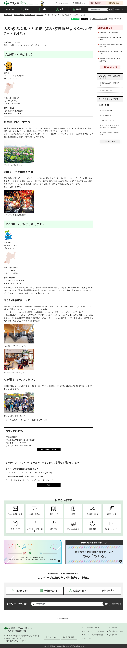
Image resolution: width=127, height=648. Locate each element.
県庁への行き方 (51, 637)
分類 (44, 9)
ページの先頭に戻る (63, 618)
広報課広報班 (11, 437)
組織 (61, 9)
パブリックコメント (107, 120)
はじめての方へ (114, 635)
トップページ (8, 15)
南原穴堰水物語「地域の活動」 (109, 84)
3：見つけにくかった (48, 480)
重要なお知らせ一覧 (110, 67)
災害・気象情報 (96, 3)
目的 (27, 9)
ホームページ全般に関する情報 (93, 635)
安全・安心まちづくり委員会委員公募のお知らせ (109, 126)
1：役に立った (13, 473)
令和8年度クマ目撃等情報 (109, 32)
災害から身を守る (106, 90)
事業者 (79, 9)
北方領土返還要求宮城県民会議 (109, 133)
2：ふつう (27, 473)
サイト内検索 (89, 9)
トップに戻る (10, 9)
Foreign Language (63, 3)
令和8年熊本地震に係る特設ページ (110, 38)
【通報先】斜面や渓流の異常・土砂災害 (111, 60)
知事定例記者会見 (106, 110)
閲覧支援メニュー (80, 3)
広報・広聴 (40, 15)
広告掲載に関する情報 (116, 631)
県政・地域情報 (19, 15)
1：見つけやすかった (16, 480)
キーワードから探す (17, 603)
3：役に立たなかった (43, 473)
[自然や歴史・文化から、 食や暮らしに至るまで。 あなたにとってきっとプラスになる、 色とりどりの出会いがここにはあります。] (33, 558)
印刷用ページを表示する (99, 19)
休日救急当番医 (113, 3)
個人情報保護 (113, 627)
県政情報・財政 (30, 15)
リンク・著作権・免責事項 (92, 627)
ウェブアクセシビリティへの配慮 (94, 631)
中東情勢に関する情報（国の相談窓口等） (111, 46)
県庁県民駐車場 (68, 637)
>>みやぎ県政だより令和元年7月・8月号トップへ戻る (25, 420)
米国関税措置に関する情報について (111, 53)
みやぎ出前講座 (105, 115)
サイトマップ (88, 638)
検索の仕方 (119, 9)
